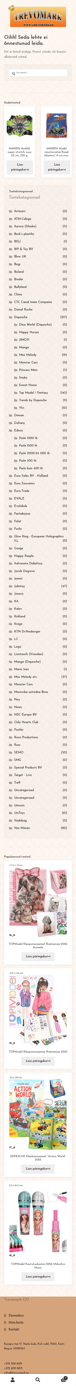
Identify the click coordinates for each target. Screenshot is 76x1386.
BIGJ (17, 241)
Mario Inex (21, 669)
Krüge (18, 624)
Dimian (19, 415)
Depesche (20, 317)
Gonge (18, 548)
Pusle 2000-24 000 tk (34, 453)
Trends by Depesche (33, 400)
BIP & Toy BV (23, 249)
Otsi (38, 1380)
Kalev (18, 608)
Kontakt (14, 1329)
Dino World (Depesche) (35, 324)
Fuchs (18, 528)
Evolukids (20, 506)
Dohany (19, 423)
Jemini (18, 578)
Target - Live (23, 775)
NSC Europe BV (25, 714)
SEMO (19, 752)
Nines (18, 707)
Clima (18, 294)
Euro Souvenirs (24, 483)
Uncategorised (24, 790)
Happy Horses (29, 332)
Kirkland (19, 616)
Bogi (17, 264)
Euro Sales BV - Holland (31, 475)
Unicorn (19, 805)
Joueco (19, 593)
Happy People (24, 556)
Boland (19, 271)
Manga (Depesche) (27, 661)
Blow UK (20, 256)
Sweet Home (28, 385)
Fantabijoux (22, 513)
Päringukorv (16, 1315)
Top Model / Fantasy (33, 392)
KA (16, 601)
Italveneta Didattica (28, 563)
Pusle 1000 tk (28, 438)
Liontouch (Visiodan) (28, 654)
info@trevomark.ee (16, 1373)
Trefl (17, 782)
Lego (17, 646)
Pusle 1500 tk (28, 445)
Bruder (18, 279)
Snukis (23, 377)
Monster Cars (28, 362)
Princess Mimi (28, 370)
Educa (18, 430)
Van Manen (22, 828)
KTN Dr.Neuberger (27, 631)
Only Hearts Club (26, 722)
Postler (19, 729)
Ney (17, 699)
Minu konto (16, 1322)
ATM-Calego (22, 218)
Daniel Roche (23, 309)
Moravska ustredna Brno (31, 692)
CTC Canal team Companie (33, 302)
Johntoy (19, 586)
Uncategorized (24, 797)
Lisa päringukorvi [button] (20, 167)
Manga (24, 347)
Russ (17, 744)
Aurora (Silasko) (25, 226)
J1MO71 (24, 339)
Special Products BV (28, 767)
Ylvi (21, 407)
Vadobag (20, 820)
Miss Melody (27, 355)
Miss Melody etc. (25, 677)
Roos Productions (26, 737)
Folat (17, 521)
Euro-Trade (21, 491)
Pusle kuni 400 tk (31, 468)
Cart (58, 1377)
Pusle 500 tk (27, 460)
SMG (17, 760)
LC (16, 639)
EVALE (19, 498)
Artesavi (19, 211)
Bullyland (20, 287)
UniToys (19, 813)
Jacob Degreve (24, 571)
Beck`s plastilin (24, 234)
